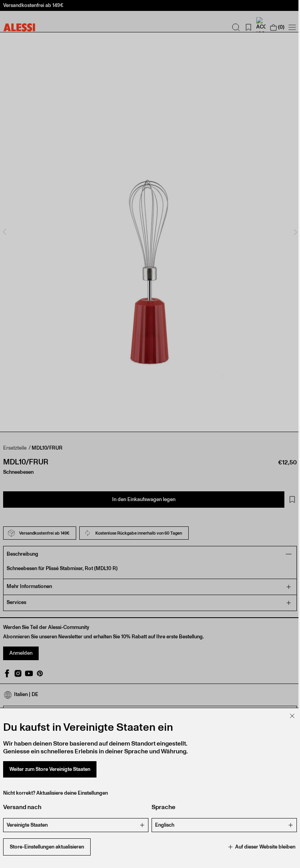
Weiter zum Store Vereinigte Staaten (49, 769)
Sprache (161, 807)
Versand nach (22, 807)
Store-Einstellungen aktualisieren (47, 847)
